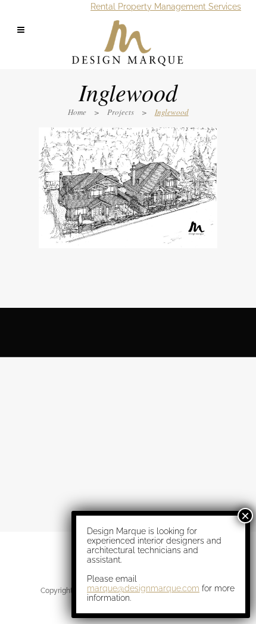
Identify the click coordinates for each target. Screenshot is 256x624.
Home (77, 112)
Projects (120, 112)
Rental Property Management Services (165, 6)
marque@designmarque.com (143, 588)
